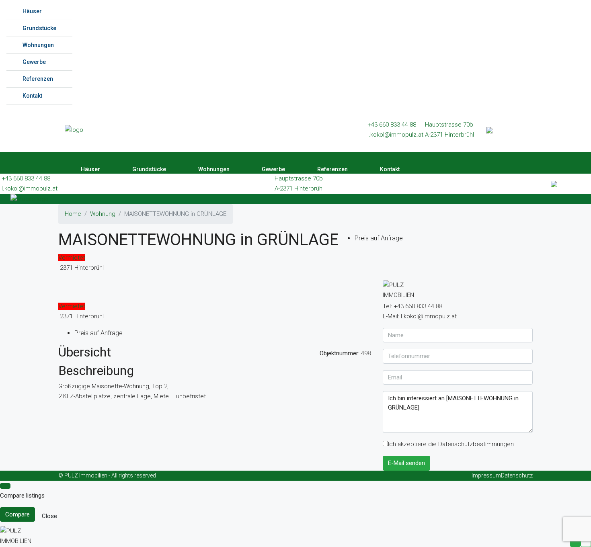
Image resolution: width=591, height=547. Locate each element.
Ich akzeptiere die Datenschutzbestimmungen (451, 444)
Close (49, 516)
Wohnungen (38, 45)
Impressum (486, 475)
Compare (17, 514)
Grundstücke (39, 28)
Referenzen (38, 79)
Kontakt (32, 95)
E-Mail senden (406, 463)
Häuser (32, 11)
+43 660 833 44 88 (391, 124)
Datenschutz (517, 475)
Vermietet (71, 257)
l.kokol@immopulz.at (395, 134)
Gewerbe (34, 62)
